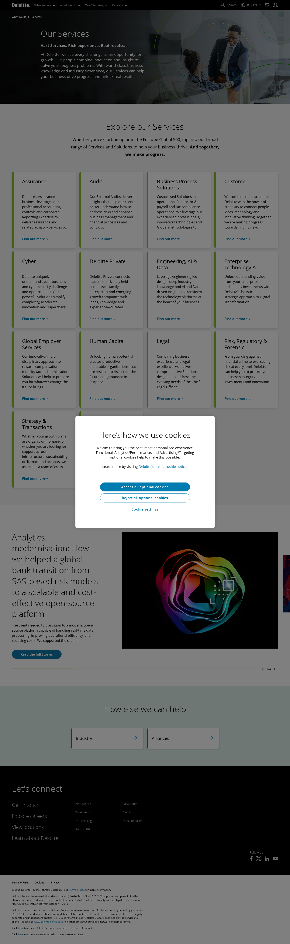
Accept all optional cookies (145, 486)
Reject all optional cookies (145, 497)
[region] (145, 472)
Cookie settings (145, 509)
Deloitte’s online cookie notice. (163, 466)
